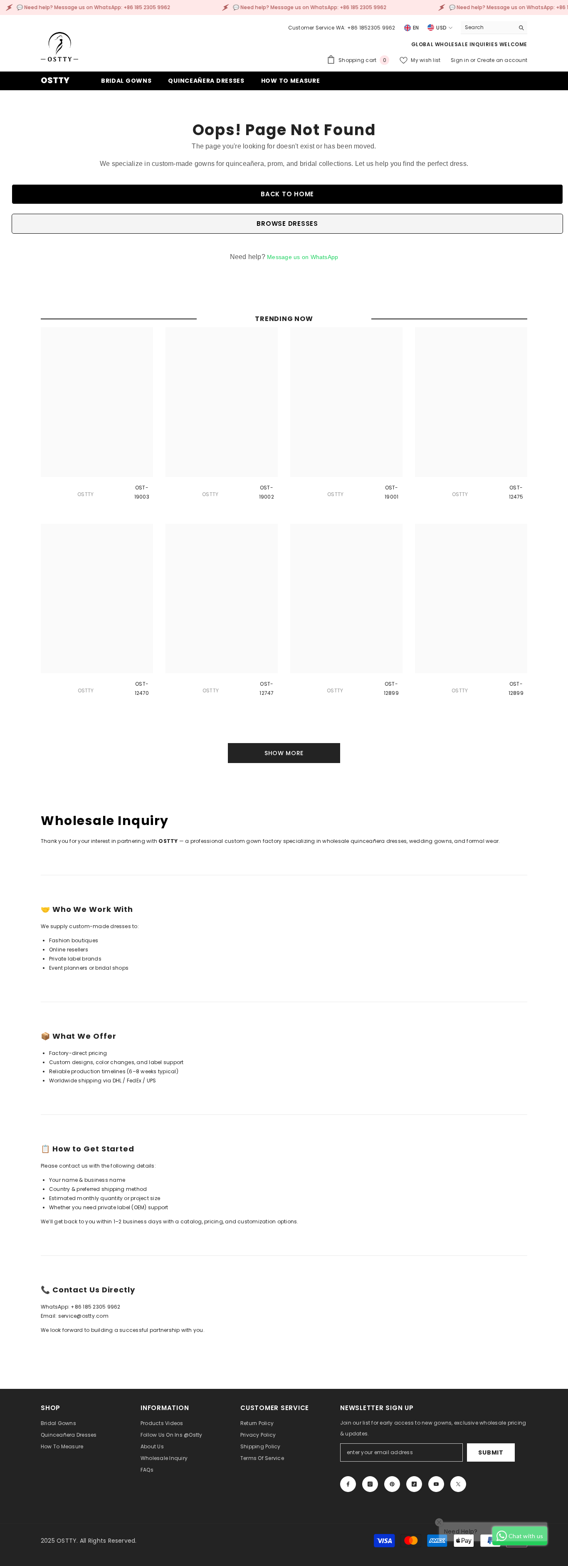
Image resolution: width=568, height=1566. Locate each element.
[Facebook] (348, 1484)
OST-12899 (391, 688)
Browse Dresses (287, 223)
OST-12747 (266, 688)
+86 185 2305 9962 (95, 1306)
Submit (490, 1452)
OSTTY (85, 494)
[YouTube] (436, 1484)
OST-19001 (391, 492)
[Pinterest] (392, 1484)
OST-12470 (142, 688)
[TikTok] (414, 1484)
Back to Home (287, 194)
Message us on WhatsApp (302, 257)
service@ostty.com (83, 1315)
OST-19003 (141, 492)
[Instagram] (370, 1484)
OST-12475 (516, 492)
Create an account (502, 60)
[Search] (494, 27)
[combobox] (487, 27)
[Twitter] (458, 1484)
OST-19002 (266, 492)
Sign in (460, 60)
